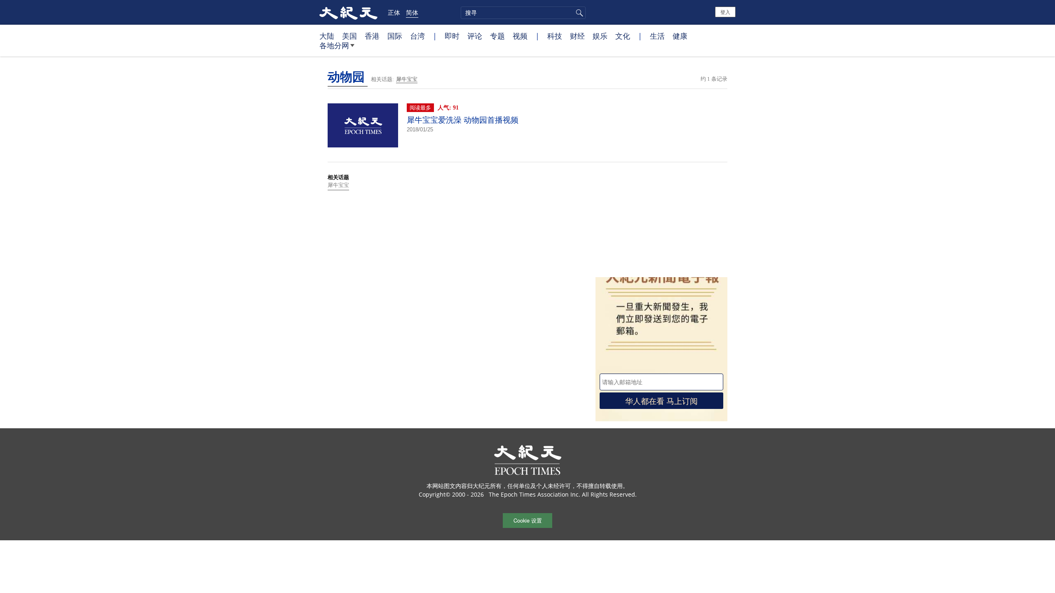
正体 (394, 12)
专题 (497, 36)
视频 (520, 36)
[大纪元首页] (348, 12)
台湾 (417, 36)
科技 (554, 36)
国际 (394, 36)
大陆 (326, 36)
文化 (622, 36)
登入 (725, 11)
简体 (412, 12)
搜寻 (578, 13)
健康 (680, 36)
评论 (474, 36)
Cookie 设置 (527, 520)
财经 (577, 36)
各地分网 (334, 45)
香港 (372, 36)
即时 (452, 36)
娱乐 (600, 36)
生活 (657, 36)
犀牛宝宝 (406, 79)
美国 (349, 36)
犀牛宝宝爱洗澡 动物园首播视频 (462, 120)
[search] (523, 13)
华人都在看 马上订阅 (661, 400)
